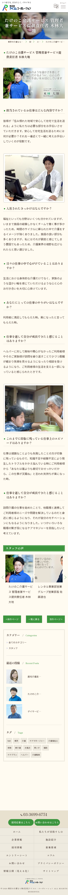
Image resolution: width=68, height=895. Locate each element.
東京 (16, 741)
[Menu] (63, 6)
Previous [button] (2, 577)
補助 (45, 747)
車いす (37, 747)
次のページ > (55, 619)
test (9, 741)
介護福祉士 (53, 741)
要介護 (18, 747)
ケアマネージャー (37, 741)
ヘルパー (24, 754)
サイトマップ (51, 871)
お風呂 (27, 747)
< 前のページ (12, 619)
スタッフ (13, 648)
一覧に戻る (34, 619)
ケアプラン (12, 754)
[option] (19, 579)
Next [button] (65, 577)
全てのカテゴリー (17, 642)
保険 (9, 747)
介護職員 (36, 754)
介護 (24, 741)
